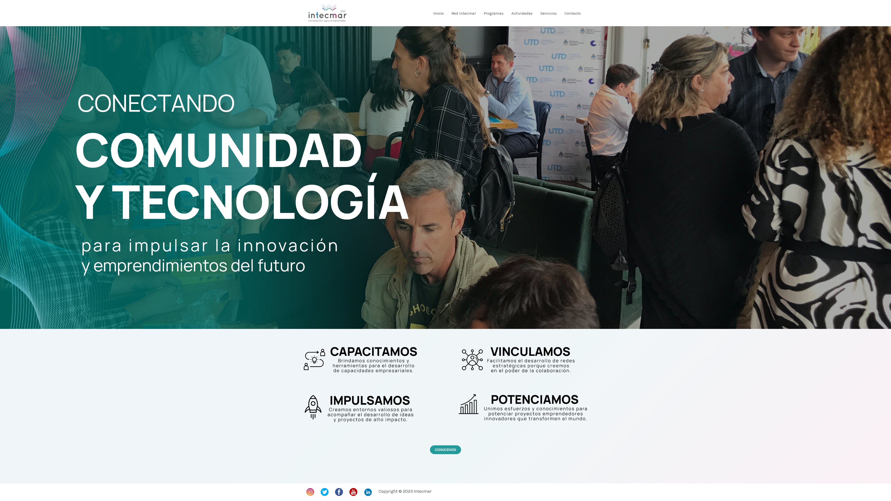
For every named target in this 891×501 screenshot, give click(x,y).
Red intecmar (464, 13)
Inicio (438, 13)
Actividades (522, 13)
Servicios (548, 13)
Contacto (573, 13)
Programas (494, 13)
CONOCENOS (445, 449)
